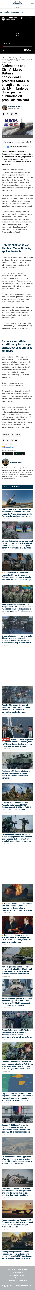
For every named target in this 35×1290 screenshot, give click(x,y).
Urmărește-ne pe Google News (19, 146)
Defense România (6, 58)
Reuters (16, 190)
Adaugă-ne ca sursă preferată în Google (19, 142)
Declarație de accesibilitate (17, 1281)
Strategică (15, 58)
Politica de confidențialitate (17, 1269)
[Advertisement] (17, 666)
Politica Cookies (17, 1272)
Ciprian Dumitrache (16, 106)
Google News (9, 447)
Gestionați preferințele (17, 1275)
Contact (17, 1278)
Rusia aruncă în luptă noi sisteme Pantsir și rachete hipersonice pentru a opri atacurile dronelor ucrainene (16, 774)
